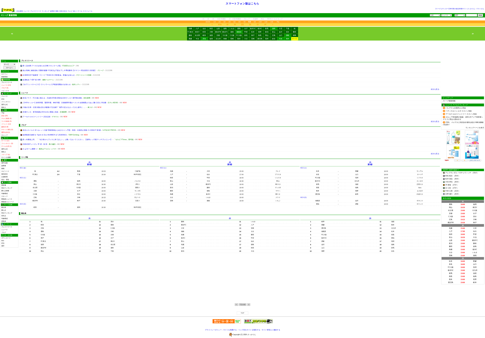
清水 (287, 32)
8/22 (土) (23, 178)
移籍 (56, 11)
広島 (273, 35)
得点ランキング (6, 188)
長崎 (232, 39)
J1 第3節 (89, 163)
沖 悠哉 (448, 185)
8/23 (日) (23, 204)
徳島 (294, 35)
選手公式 (4, 104)
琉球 (267, 39)
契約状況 (4, 174)
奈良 (246, 35)
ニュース (26, 11)
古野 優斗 (449, 194)
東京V (197, 32)
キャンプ (4, 135)
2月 (220, 22)
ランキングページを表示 (475, 128)
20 (235, 25)
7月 (244, 22)
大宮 (280, 28)
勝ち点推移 (5, 191)
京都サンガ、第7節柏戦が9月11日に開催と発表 (40, 112)
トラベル (79, 11)
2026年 (208, 22)
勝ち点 (3, 210)
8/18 (219, 25)
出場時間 (4, 177)
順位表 (3, 207)
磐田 (294, 32)
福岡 (211, 39)
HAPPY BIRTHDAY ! (451, 170)
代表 (280, 39)
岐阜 (204, 35)
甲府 (246, 32)
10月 (260, 22)
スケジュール (87, 11)
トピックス (5, 91)
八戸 (197, 28)
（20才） (456, 194)
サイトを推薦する (230, 330)
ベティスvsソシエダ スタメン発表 (459, 111)
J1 (203, 19)
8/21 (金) (23, 168)
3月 (224, 22)
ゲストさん (480, 9)
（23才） (456, 191)
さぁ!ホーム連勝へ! (30, 149)
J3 (213, 19)
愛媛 (190, 39)
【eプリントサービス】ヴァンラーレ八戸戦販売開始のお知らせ (47, 84)
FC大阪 (239, 35)
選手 (2, 246)
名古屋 (197, 35)
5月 (234, 22)
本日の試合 (447, 198)
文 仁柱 (448, 188)
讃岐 (287, 35)
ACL (262, 19)
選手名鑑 (4, 163)
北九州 (218, 39)
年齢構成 (4, 193)
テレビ (70, 11)
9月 (255, 22)
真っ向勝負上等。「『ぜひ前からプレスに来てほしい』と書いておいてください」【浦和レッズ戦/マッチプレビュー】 (67, 139)
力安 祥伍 (449, 182)
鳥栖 (225, 39)
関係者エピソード (7, 202)
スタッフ (4, 196)
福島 (225, 28)
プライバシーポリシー (213, 330)
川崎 (211, 32)
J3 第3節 (370, 163)
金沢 (280, 32)
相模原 (239, 32)
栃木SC (253, 28)
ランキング (45, 11)
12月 (271, 22)
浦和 (273, 28)
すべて (294, 39)
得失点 (3, 216)
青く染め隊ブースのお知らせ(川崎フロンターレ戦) (42, 66)
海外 (287, 39)
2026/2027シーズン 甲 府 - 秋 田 (35, 144)
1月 (214, 22)
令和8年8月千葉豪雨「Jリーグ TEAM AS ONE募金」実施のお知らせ (49, 75)
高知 (204, 39)
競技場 (3, 185)
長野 (260, 32)
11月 (266, 22)
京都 (218, 35)
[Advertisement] (242, 50)
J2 (208, 19)
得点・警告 (5, 179)
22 (250, 25)
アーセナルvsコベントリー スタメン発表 (461, 114)
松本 (253, 32)
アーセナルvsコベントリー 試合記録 (36, 117)
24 (265, 25)
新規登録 (4, 77)
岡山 (267, 35)
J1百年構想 (221, 19)
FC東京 (190, 32)
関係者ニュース (6, 199)
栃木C (260, 28)
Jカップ (247, 19)
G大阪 (225, 35)
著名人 (3, 107)
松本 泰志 (449, 179)
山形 (218, 28)
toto (74, 11)
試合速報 (20, 11)
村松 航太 (449, 176)
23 (258, 25)
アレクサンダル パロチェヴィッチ (458, 173)
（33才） (475, 173)
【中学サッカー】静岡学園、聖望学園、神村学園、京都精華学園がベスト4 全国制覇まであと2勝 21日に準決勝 (64, 103)
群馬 (267, 28)
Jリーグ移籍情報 (449, 101)
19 (227, 25)
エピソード (5, 171)
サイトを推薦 (6, 157)
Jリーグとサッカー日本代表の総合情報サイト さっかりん (455, 9)
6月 (239, 22)
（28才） (456, 179)
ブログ (3, 232)
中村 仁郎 (449, 191)
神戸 (253, 35)
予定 (278, 22)
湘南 (232, 32)
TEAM (242, 305)
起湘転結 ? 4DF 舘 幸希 (32, 80)
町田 (204, 32)
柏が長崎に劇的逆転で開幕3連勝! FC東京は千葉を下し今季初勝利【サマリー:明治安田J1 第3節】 (59, 70)
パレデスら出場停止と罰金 (456, 108)
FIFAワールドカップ (275, 19)
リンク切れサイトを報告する (249, 330)
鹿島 (239, 28)
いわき (232, 28)
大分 (246, 39)
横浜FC (225, 32)
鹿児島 (259, 39)
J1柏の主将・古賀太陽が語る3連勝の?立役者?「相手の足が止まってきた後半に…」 (54, 107)
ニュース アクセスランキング (456, 105)
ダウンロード (6, 238)
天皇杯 (255, 19)
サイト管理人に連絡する (271, 330)
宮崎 (253, 39)
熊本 (239, 39)
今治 (197, 39)
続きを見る (435, 89)
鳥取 (260, 35)
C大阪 (232, 35)
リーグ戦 (24, 157)
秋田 (211, 28)
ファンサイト (6, 102)
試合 (2, 99)
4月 (229, 22)
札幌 (190, 28)
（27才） (455, 185)
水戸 (246, 28)
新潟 (267, 32)
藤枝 (190, 35)
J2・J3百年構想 (235, 19)
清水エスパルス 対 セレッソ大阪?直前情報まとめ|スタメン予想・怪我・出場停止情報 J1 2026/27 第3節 (62, 130)
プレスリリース (35, 11)
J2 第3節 (229, 163)
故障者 (52, 11)
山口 (280, 35)
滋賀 (211, 35)
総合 (273, 39)
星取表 (3, 221)
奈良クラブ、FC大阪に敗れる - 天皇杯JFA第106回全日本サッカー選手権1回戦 (52, 98)
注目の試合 (63, 11)
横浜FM (218, 32)
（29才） (456, 176)
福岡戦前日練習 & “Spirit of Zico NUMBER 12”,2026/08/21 (45, 135)
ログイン (4, 74)
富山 (273, 32)
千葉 (287, 28)
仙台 (204, 28)
